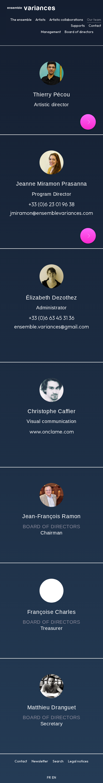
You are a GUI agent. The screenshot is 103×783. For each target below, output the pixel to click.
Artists (40, 19)
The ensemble (21, 19)
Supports (78, 25)
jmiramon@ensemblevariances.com (51, 213)
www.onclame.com (51, 431)
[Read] (88, 122)
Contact (95, 25)
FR (49, 777)
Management (51, 32)
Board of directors (79, 32)
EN (54, 777)
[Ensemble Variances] (31, 8)
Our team (94, 19)
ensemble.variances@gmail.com (51, 326)
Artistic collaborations (66, 19)
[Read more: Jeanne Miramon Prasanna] (88, 236)
